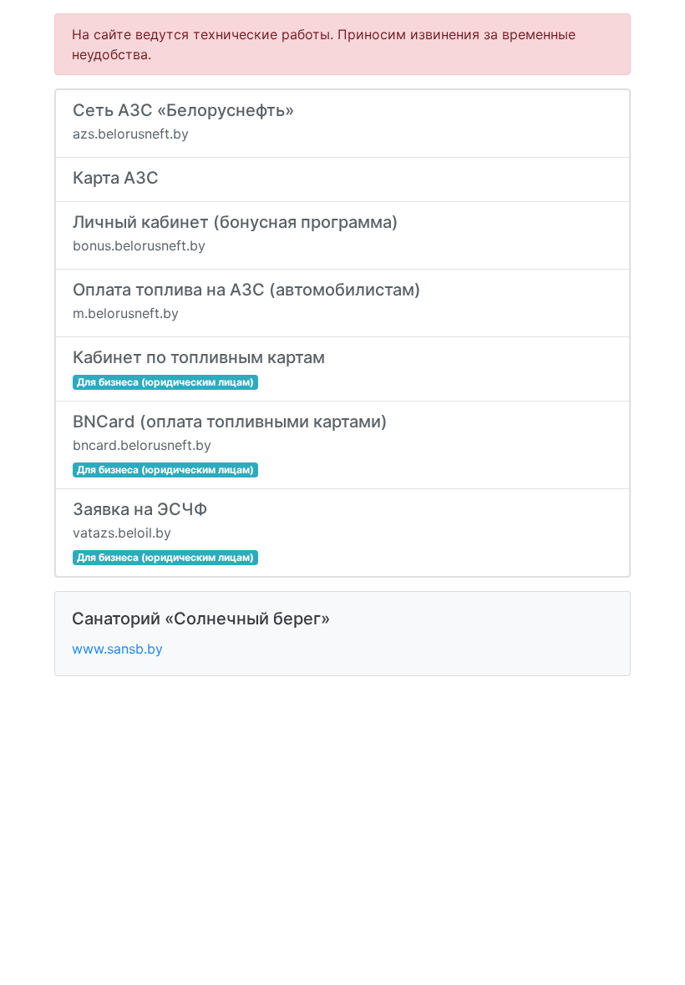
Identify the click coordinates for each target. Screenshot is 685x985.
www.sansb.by (117, 648)
